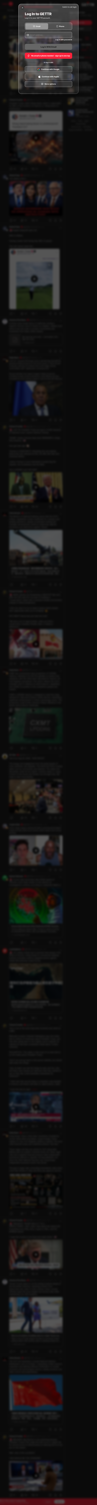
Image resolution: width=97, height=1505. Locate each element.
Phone (61, 26)
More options (50, 84)
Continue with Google (50, 69)
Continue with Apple (50, 77)
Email (38, 26)
